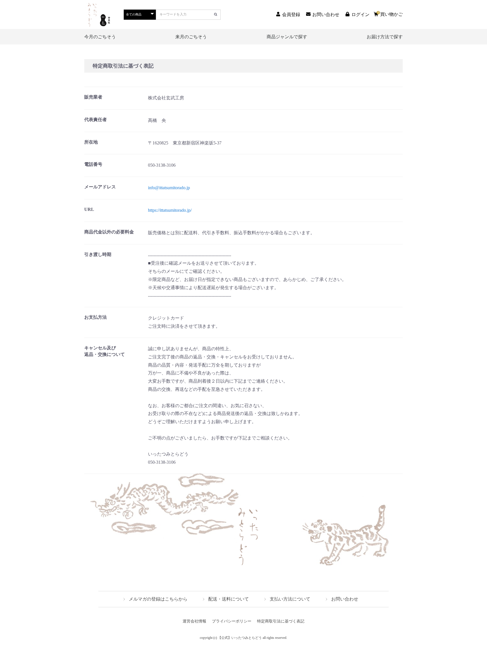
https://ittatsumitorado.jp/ (170, 210)
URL (89, 209)
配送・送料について (228, 599)
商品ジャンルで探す (287, 36)
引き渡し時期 (97, 254)
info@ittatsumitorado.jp (169, 187)
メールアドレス (100, 186)
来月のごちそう (191, 36)
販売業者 (93, 97)
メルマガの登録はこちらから (158, 599)
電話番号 (93, 164)
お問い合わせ (344, 599)
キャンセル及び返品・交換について (104, 351)
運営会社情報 (194, 621)
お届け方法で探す (385, 36)
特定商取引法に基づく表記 (280, 621)
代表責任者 (95, 119)
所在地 (91, 142)
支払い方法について (290, 599)
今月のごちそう (100, 36)
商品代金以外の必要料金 (109, 231)
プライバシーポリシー (231, 621)
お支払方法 (95, 317)
